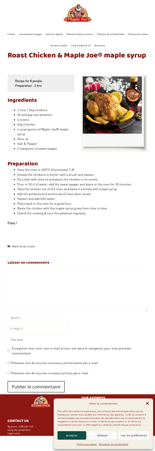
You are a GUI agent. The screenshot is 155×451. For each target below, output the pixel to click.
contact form (24, 430)
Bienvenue (100, 45)
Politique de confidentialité (110, 34)
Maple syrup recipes (23, 246)
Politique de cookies (87, 444)
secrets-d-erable (58, 45)
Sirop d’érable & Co (81, 45)
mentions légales (54, 34)
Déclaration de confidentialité (113, 444)
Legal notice (14, 433)
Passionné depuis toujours (80, 34)
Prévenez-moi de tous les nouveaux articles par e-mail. (50, 373)
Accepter (72, 435)
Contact (11, 34)
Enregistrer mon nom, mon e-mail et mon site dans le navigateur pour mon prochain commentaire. (71, 350)
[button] (147, 403)
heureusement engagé (30, 34)
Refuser (102, 435)
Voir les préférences (134, 435)
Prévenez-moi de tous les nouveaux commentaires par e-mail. (55, 363)
